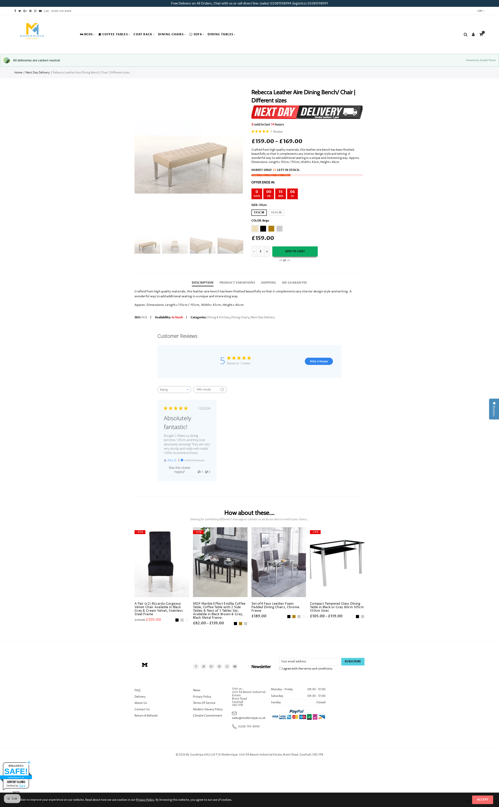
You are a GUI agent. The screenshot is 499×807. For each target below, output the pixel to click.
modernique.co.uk (16, 777)
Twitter (204, 666)
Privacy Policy (202, 697)
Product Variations (237, 283)
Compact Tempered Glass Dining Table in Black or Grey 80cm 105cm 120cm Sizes (337, 607)
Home (18, 72)
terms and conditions (317, 669)
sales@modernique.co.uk (248, 718)
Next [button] (232, 157)
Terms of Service (204, 703)
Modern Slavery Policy (208, 709)
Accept (482, 800)
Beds (88, 34)
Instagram (227, 666)
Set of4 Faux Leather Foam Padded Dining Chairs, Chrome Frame (275, 607)
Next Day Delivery (38, 72)
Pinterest (219, 666)
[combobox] (174, 389)
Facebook (196, 666)
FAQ (137, 690)
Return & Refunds (146, 716)
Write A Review (319, 361)
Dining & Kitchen (218, 317)
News (196, 690)
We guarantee (294, 283)
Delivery (140, 697)
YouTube (235, 666)
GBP (479, 11)
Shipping (268, 283)
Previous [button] (144, 157)
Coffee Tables (115, 34)
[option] (188, 157)
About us (140, 703)
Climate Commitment (207, 716)
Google (211, 666)
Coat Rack (143, 34)
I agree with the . (307, 669)
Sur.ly (22, 785)
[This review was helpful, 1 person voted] (199, 472)
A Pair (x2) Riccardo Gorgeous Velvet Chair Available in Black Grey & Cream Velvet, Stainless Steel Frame (158, 609)
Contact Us (142, 709)
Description (202, 283)
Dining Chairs (171, 34)
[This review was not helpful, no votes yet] (206, 472)
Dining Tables (220, 34)
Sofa (198, 34)
